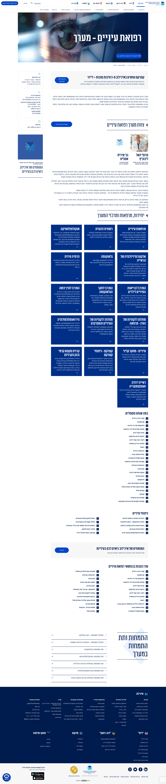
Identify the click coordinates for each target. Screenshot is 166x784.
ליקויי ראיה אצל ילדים (136, 440)
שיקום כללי (79, 746)
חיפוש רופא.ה (99, 10)
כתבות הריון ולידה (143, 753)
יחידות (140, 65)
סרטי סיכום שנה (143, 719)
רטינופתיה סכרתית (138, 465)
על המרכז (141, 10)
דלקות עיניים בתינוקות (136, 436)
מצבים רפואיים (100, 713)
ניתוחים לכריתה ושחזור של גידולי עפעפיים (80, 525)
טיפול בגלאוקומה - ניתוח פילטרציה (132, 522)
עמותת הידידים (44, 10)
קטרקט (141, 494)
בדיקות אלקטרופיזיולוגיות (86, 597)
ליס (130, 3)
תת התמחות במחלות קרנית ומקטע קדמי (87, 678)
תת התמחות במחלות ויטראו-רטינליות (88, 663)
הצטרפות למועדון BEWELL (31, 719)
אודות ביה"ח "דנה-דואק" (108, 746)
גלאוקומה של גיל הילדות (136, 425)
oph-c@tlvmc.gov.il (33, 127)
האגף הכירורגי (132, 65)
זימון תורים (37, 3)
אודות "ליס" (144, 739)
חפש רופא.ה (100, 703)
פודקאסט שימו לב (56, 708)
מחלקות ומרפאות (129, 10)
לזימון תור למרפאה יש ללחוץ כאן (127, 56)
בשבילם (80, 742)
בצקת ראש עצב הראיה (136, 472)
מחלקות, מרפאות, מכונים (119, 703)
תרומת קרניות (90, 604)
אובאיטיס (141, 469)
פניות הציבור (79, 713)
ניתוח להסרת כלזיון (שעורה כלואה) (132, 525)
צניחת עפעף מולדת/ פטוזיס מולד (133, 487)
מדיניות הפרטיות (135, 776)
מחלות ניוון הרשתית (137, 498)
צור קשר (54, 10)
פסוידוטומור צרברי (138, 454)
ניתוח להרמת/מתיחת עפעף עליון (133, 533)
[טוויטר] (135, 769)
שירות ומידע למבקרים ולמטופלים (73, 703)
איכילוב (140, 3)
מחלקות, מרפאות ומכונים (108, 739)
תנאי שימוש (144, 776)
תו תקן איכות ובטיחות (74, 776)
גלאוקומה (141, 480)
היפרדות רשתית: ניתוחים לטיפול (133, 518)
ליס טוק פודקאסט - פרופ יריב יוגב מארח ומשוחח (51, 704)
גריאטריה (80, 739)
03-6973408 (36, 113)
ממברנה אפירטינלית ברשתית (134, 462)
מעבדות (124, 725)
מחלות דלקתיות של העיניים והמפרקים (131, 501)
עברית (25, 3)
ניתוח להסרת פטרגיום (136, 529)
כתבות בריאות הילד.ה (109, 742)
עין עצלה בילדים (138, 451)
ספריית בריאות (66, 10)
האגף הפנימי (122, 716)
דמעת (142, 447)
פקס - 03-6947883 (34, 104)
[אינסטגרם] (130, 769)
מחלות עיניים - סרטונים (87, 607)
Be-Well (96, 3)
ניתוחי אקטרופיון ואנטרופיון (85, 522)
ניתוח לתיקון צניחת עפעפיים (85, 518)
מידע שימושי (144, 742)
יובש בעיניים (140, 476)
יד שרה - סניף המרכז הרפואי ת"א (73, 719)
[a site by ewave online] (83, 780)
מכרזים (106, 776)
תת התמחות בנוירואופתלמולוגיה (90, 671)
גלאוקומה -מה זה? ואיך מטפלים (84, 589)
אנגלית (48, 743)
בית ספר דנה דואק (110, 749)
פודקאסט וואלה (56, 714)
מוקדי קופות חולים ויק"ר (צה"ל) (74, 716)
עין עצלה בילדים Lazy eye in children (130, 604)
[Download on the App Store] (38, 778)
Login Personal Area (33, 703)
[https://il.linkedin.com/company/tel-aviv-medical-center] (146, 769)
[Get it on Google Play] (37, 774)
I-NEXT (85, 3)
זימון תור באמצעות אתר (32, 97)
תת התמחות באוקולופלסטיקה (91, 656)
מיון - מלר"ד (122, 710)
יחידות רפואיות (143, 746)
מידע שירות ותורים (113, 10)
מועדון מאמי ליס (143, 749)
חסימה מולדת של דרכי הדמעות (133, 429)
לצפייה (62, 550)
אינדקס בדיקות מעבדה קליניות (95, 710)
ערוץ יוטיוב (58, 717)
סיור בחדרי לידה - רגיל (33, 716)
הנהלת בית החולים (142, 706)
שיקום (108, 3)
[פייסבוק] (140, 769)
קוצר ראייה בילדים (138, 418)
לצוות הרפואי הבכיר (61, 124)
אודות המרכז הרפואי (142, 703)
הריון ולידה (145, 757)
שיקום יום (80, 749)
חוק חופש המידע (114, 776)
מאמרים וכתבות (99, 716)
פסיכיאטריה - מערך (120, 722)
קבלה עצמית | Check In (32, 713)
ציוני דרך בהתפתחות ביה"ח (140, 713)
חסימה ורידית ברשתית (136, 443)
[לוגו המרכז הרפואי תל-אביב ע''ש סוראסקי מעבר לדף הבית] (156, 4)
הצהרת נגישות (125, 776)
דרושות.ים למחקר (45, 746)
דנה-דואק (119, 3)
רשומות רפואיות (78, 710)
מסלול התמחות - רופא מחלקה (91, 635)
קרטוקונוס (140, 422)
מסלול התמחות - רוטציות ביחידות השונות (86, 642)
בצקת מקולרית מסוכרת (136, 458)
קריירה (73, 3)
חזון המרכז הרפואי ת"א (141, 710)
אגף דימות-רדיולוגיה (120, 706)
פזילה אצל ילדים (138, 433)
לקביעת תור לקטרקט (62, 80)
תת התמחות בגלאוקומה (93, 649)
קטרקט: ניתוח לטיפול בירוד (85, 533)
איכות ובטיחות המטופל (141, 716)
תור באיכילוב (79, 706)
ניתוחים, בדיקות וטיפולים (97, 706)
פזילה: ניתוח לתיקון (88, 529)
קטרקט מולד (140, 490)
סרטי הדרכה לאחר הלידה (140, 760)
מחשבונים (101, 719)
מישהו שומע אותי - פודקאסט (52, 711)
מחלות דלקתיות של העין (136, 483)
